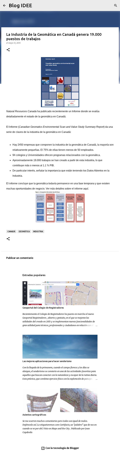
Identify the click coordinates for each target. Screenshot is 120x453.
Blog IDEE (20, 5)
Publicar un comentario (19, 258)
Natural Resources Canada (21, 111)
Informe (76, 111)
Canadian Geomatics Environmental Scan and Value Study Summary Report (61, 126)
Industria (38, 231)
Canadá (11, 231)
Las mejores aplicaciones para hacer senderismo (47, 361)
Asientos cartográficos (34, 414)
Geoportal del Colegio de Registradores (43, 307)
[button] (8, 50)
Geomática (24, 231)
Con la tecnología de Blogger (62, 448)
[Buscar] (36, 5)
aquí (85, 188)
